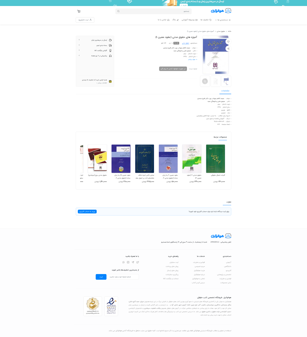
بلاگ (174, 20)
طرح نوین (194, 305)
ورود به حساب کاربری (87, 211)
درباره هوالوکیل (199, 274)
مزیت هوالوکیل (199, 270)
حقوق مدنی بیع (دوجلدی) (97, 175)
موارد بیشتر (191, 59)
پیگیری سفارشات (172, 274)
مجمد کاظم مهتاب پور (182, 48)
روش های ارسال (172, 270)
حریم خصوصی (200, 266)
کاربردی (228, 270)
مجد (137, 302)
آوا (172, 305)
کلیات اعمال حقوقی (218, 175)
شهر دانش (177, 305)
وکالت (158, 308)
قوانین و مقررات (225, 279)
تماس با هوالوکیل (198, 279)
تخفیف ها (204, 20)
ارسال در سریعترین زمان (99, 40)
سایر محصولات (225, 283)
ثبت (101, 277)
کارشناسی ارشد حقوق (219, 312)
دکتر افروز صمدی (168, 48)
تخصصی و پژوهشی (224, 274)
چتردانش (224, 305)
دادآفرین (217, 305)
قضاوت (153, 308)
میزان (142, 302)
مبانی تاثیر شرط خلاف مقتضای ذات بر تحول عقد (145, 176)
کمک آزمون (186, 305)
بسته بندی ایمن (101, 45)
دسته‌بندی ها (222, 20)
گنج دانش (132, 302)
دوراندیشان (210, 305)
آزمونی (228, 262)
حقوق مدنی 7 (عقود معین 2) (194, 176)
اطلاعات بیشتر (102, 83)
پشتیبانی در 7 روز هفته (99, 56)
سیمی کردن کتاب (198, 283)
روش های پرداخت (172, 266)
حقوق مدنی (221, 31)
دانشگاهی (227, 266)
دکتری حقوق (206, 312)
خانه (229, 31)
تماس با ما (162, 20)
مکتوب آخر (202, 305)
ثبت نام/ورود (83, 20)
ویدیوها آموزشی (188, 20)
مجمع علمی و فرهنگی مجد (182, 51)
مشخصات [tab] (225, 90)
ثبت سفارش (174, 262)
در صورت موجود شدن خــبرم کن (173, 68)
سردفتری (147, 308)
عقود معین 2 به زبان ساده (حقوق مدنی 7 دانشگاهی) (170, 176)
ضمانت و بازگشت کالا (170, 279)
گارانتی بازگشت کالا (100, 51)
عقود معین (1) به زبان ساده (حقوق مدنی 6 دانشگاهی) (122, 176)
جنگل (229, 305)
